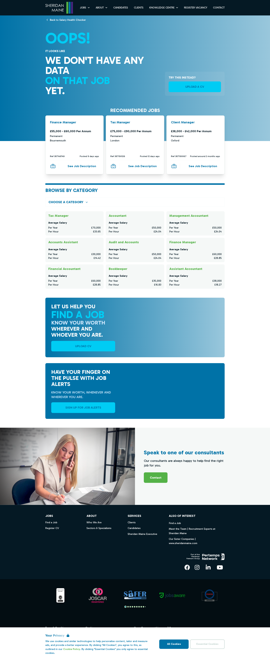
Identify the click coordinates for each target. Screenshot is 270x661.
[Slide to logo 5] (137, 606)
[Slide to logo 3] (132, 606)
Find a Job (175, 523)
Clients (138, 7)
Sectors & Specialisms (99, 528)
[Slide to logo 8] (143, 606)
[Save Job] (52, 166)
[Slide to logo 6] (139, 606)
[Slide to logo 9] (145, 606)
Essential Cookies (207, 644)
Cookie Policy (71, 649)
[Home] (59, 8)
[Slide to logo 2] (130, 606)
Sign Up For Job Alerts (83, 407)
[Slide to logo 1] (128, 606)
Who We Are (94, 522)
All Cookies (174, 644)
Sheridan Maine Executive (142, 534)
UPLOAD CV (83, 346)
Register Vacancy (195, 7)
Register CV (52, 528)
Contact (219, 7)
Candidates (120, 7)
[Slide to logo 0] (125, 607)
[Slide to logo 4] (134, 606)
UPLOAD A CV (194, 86)
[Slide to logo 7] (141, 606)
